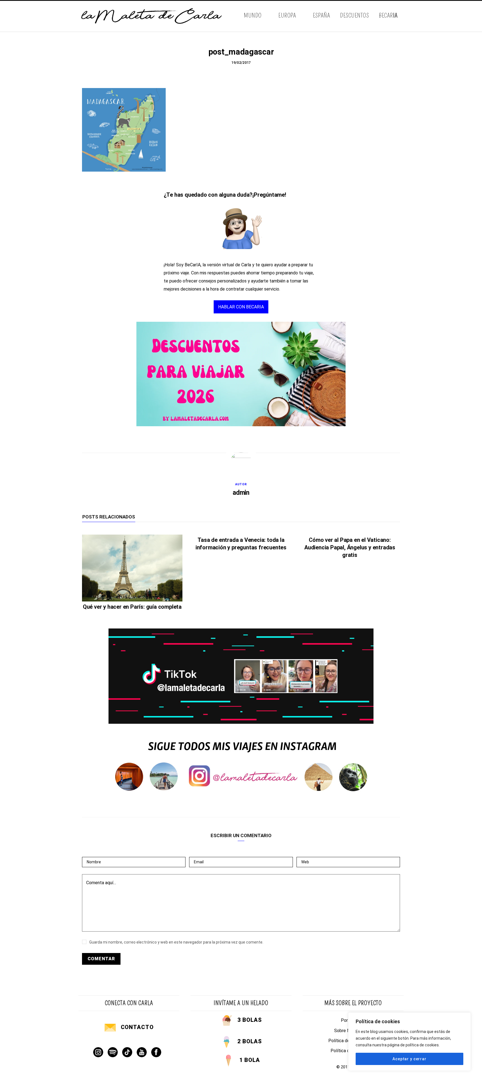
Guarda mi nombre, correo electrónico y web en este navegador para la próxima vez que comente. (176, 942)
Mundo (253, 15)
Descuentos (354, 15)
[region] (409, 1041)
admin (241, 492)
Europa (287, 15)
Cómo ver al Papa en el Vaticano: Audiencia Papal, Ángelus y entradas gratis (349, 547)
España (321, 15)
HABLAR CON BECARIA (241, 307)
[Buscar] (399, 16)
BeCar (388, 15)
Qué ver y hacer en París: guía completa (132, 606)
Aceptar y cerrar (409, 1059)
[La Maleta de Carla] (152, 16)
